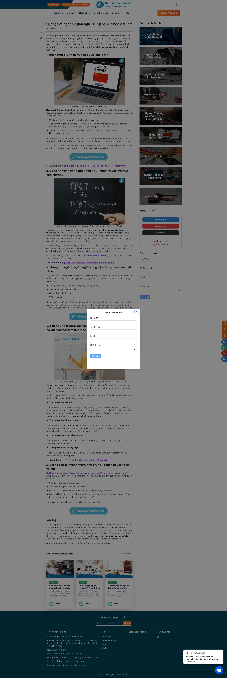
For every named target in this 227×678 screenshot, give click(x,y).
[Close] (137, 312)
